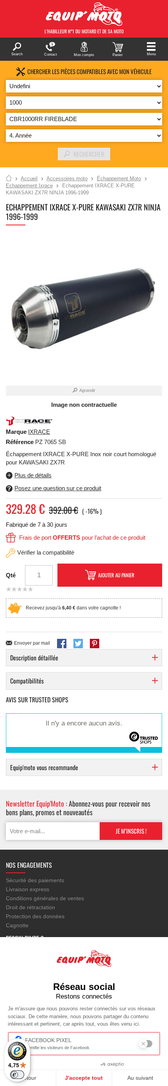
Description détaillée (34, 657)
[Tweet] (78, 643)
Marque (16, 431)
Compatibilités (27, 680)
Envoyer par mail (32, 643)
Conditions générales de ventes (45, 898)
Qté (11, 575)
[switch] (17, 1074)
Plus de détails (33, 475)
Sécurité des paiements (35, 880)
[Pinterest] (94, 643)
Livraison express (27, 889)
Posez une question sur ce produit (57, 488)
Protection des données (35, 916)
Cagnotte (17, 925)
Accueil (9, 178)
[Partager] (61, 643)
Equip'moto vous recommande (44, 767)
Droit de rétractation (30, 907)
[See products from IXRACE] (29, 420)
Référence (20, 442)
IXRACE (39, 431)
